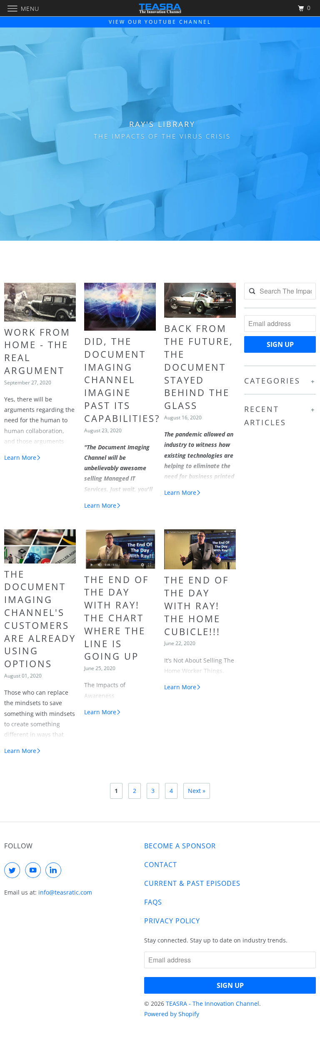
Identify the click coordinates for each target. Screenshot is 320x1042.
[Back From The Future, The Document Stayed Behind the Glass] (200, 300)
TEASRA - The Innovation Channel (212, 1003)
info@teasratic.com (65, 892)
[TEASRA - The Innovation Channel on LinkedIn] (55, 870)
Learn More (20, 457)
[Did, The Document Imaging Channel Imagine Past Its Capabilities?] (120, 307)
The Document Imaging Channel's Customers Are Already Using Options (40, 619)
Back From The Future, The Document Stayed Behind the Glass (198, 366)
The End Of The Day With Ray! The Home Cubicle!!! (196, 605)
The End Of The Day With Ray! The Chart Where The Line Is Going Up (116, 618)
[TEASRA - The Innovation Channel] (160, 8)
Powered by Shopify (171, 1014)
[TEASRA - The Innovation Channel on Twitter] (13, 870)
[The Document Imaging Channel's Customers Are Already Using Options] (40, 546)
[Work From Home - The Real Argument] (40, 302)
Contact (160, 864)
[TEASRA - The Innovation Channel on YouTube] (34, 870)
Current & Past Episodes (192, 883)
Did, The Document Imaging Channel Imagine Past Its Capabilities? (122, 379)
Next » (196, 791)
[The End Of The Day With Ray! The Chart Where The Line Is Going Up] (120, 549)
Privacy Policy (172, 920)
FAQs (153, 902)
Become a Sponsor (180, 845)
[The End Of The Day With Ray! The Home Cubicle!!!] (200, 549)
